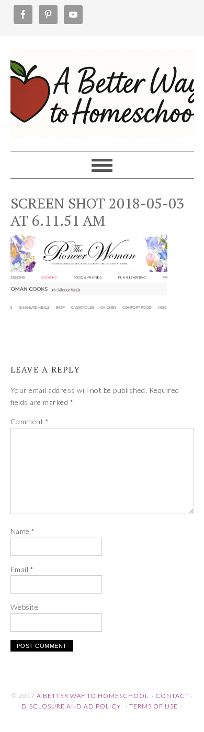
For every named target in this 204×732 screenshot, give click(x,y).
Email (22, 569)
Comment (29, 421)
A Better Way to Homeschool (102, 89)
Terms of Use (153, 706)
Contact (172, 696)
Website (24, 606)
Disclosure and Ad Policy (71, 706)
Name (22, 531)
